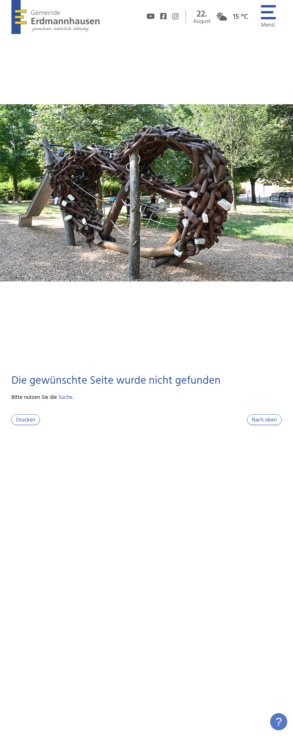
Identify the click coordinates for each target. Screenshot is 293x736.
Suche (65, 397)
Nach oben (264, 420)
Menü (268, 25)
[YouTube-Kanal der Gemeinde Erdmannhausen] (150, 17)
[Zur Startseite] (55, 33)
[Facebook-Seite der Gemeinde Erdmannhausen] (163, 17)
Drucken (25, 420)
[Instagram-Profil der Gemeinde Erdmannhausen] (175, 17)
